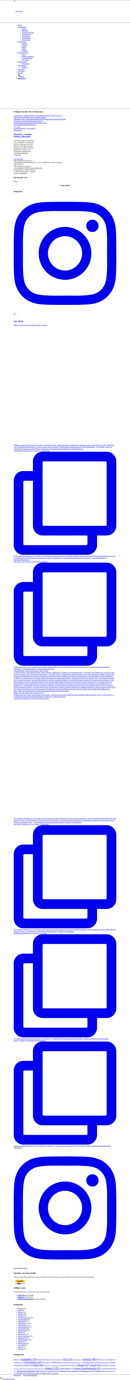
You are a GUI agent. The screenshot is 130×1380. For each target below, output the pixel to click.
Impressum (17, 1375)
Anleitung (28, 1359)
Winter (20, 1347)
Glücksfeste (21, 1321)
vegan (52, 1368)
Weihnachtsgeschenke (34, 1373)
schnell (95, 1365)
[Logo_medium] (18, 11)
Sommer (20, 1341)
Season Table (20, 1368)
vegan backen (66, 1368)
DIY (67, 1359)
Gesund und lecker (20, 128)
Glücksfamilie (22, 1319)
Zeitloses (20, 1349)
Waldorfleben (21, 1373)
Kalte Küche (22, 1334)
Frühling (20, 1314)
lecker (28, 1365)
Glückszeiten (22, 1329)
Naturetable (47, 1365)
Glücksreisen (22, 1325)
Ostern (74, 1365)
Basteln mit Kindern (44, 1359)
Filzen (20, 1310)
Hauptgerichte (22, 1330)
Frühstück (21, 1316)
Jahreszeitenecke (66, 1362)
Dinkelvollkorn (57, 1359)
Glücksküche (31, 128)
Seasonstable (105, 1365)
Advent (17, 1359)
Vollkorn (44, 1371)
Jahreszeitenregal (77, 1362)
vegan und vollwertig (28, 1371)
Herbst (20, 1332)
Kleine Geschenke (24, 1336)
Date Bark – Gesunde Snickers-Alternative (23, 135)
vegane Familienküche (87, 1368)
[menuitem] (67, 25)
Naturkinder (56, 1365)
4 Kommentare (18, 159)
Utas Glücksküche (39, 1368)
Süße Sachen (18, 130)
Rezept (84, 1365)
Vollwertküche (87, 1371)
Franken (20, 1312)
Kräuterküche (22, 1338)
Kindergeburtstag (105, 1362)
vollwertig (53, 1371)
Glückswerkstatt (23, 1327)
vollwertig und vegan (69, 1371)
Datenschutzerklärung (30, 1375)
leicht (38, 1365)
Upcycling (21, 1345)
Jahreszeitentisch (90, 1362)
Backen (20, 1308)
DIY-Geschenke (77, 1359)
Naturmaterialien (23, 1340)
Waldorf (99, 1371)
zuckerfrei (54, 1373)
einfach (90, 1359)
